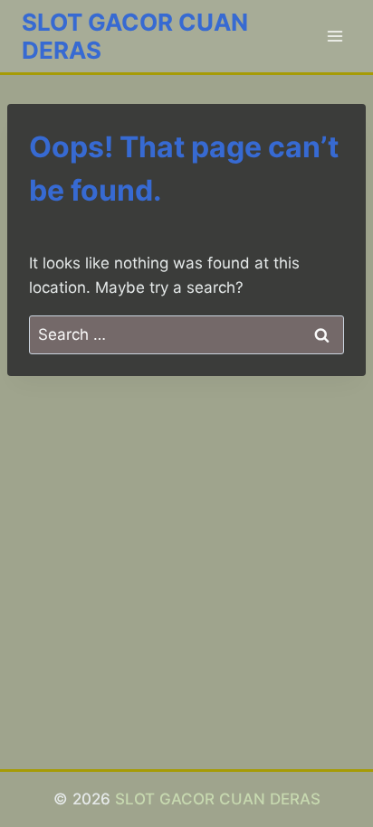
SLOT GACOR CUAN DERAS (217, 799)
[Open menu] (334, 36)
